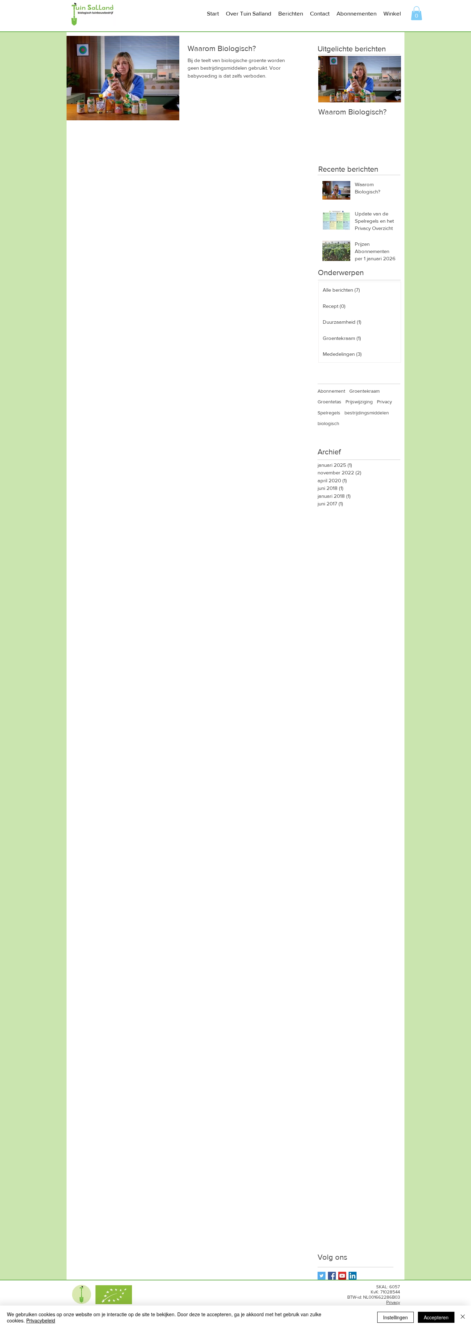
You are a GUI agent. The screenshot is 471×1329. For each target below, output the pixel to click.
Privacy (384, 401)
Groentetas (329, 401)
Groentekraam (364, 391)
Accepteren (436, 1317)
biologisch (328, 423)
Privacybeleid (40, 1320)
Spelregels (329, 412)
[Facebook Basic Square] (332, 1276)
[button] (248, 13)
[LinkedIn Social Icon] (353, 1276)
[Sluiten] (463, 1317)
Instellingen (395, 1317)
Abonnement (331, 391)
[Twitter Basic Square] (321, 1276)
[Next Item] (390, 79)
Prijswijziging (359, 401)
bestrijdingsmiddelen (366, 412)
